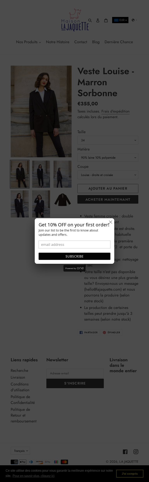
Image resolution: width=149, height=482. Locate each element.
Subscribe (75, 256)
